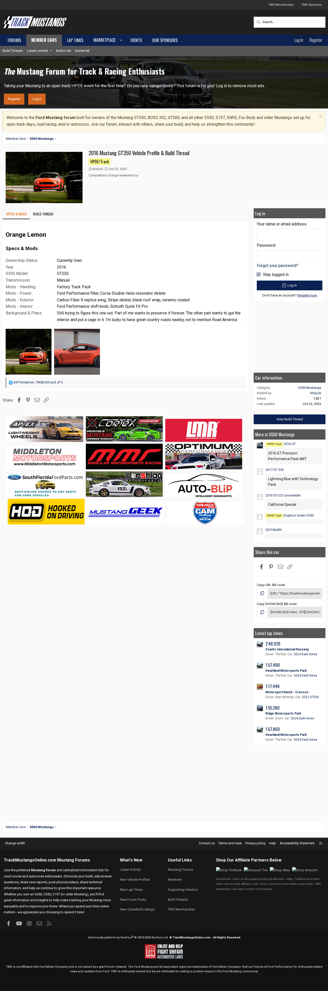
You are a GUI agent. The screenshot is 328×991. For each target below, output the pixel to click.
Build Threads (13, 51)
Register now (307, 295)
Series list (82, 51)
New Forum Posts (133, 899)
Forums (14, 40)
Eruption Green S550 (290, 515)
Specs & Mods (16, 213)
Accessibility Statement (297, 843)
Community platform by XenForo (128, 937)
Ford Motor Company (53, 966)
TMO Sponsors (311, 4)
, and (38, 382)
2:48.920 (272, 643)
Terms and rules (230, 843)
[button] (106, 40)
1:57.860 (272, 729)
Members (175, 879)
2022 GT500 (310, 697)
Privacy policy (255, 843)
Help (272, 843)
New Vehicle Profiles (135, 879)
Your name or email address (281, 224)
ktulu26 (97, 169)
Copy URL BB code (271, 585)
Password (266, 245)
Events (136, 40)
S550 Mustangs (309, 388)
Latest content (37, 51)
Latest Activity (130, 869)
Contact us (207, 843)
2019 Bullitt (273, 530)
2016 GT (281, 444)
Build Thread (43, 213)
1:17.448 (272, 686)
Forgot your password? (277, 265)
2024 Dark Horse (305, 654)
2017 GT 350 (274, 470)
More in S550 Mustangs (275, 434)
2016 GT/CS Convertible (282, 495)
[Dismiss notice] (320, 117)
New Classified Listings (137, 909)
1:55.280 (272, 708)
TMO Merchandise (281, 4)
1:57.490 (272, 665)
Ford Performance (280, 966)
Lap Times (75, 40)
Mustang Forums (73, 860)
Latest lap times (269, 633)
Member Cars (44, 40)
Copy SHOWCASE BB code (276, 604)
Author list (63, 51)
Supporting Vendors (183, 889)
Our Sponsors (165, 40)
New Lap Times (131, 889)
